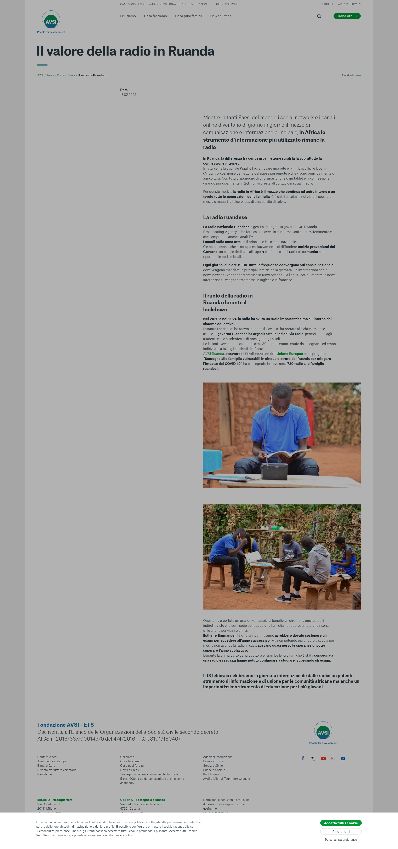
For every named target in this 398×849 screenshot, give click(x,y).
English (328, 4)
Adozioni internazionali (167, 4)
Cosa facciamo (155, 16)
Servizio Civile (227, 4)
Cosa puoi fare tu (188, 16)
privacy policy (123, 835)
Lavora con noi (200, 4)
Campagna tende (132, 4)
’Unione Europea (289, 353)
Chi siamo (128, 16)
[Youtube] (323, 759)
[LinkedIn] (343, 759)
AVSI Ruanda (213, 353)
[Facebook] (303, 758)
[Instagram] (333, 759)
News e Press (220, 16)
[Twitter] (312, 759)
